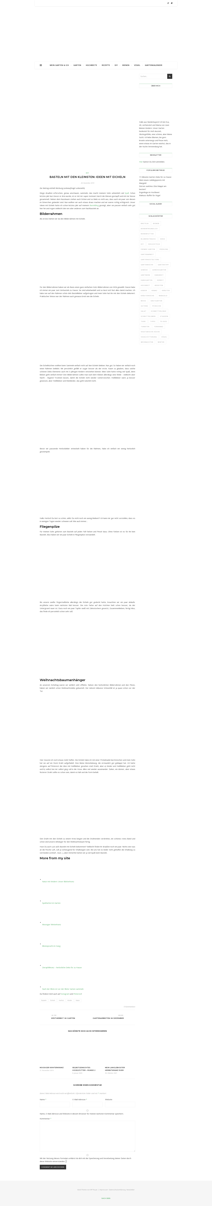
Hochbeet (145, 285)
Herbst (61, 1000)
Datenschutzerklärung (117, 1190)
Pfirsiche (156, 306)
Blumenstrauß (148, 239)
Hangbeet (159, 275)
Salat (143, 311)
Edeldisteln (154, 244)
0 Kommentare (129, 1006)
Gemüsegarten (159, 270)
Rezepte (106, 65)
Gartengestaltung (150, 259)
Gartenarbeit (147, 254)
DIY (116, 65)
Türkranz (158, 326)
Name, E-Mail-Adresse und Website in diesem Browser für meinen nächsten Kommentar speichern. (82, 1113)
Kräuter (166, 290)
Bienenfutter (147, 234)
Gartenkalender (153, 65)
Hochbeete (91, 65)
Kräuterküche (147, 296)
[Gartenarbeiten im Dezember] (130, 1017)
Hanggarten (146, 280)
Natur (78, 1000)
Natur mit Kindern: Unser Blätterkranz (58, 881)
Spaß (127, 193)
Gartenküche (147, 265)
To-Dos (163, 321)
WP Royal (93, 1190)
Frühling (164, 249)
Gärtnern (145, 275)
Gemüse (144, 270)
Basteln (43, 1000)
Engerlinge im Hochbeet (149, 192)
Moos (143, 301)
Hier (141, 161)
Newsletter (130, 1190)
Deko (162, 239)
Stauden (164, 316)
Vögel (137, 65)
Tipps (152, 321)
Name (43, 1099)
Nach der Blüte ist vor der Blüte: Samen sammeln (63, 989)
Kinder (69, 1000)
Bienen (125, 65)
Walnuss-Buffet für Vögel (149, 195)
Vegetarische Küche (150, 332)
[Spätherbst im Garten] (44, 1017)
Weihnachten (147, 342)
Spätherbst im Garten (51, 903)
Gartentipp (163, 265)
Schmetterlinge (158, 311)
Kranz (154, 290)
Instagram (65, 994)
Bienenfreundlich (149, 228)
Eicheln (52, 1000)
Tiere (143, 321)
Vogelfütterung (149, 337)
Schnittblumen (148, 316)
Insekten (159, 285)
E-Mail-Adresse (80, 1099)
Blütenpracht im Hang (51, 946)
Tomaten (145, 326)
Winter (161, 342)
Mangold (163, 296)
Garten (77, 65)
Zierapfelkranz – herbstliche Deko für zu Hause (62, 967)
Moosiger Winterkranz (51, 924)
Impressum (103, 1190)
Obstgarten (156, 301)
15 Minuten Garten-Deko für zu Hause (155, 177)
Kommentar (45, 1118)
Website (108, 1099)
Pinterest (77, 994)
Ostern (144, 306)
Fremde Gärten (148, 249)
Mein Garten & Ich (59, 65)
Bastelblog (94, 205)
